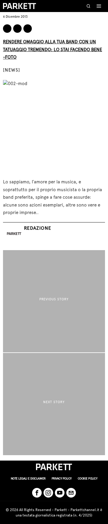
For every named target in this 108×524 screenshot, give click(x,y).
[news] (11, 70)
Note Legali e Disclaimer (28, 478)
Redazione (37, 228)
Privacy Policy (62, 478)
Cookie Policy (88, 478)
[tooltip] (7, 28)
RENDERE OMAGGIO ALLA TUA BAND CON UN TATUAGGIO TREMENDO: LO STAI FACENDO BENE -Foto (52, 49)
